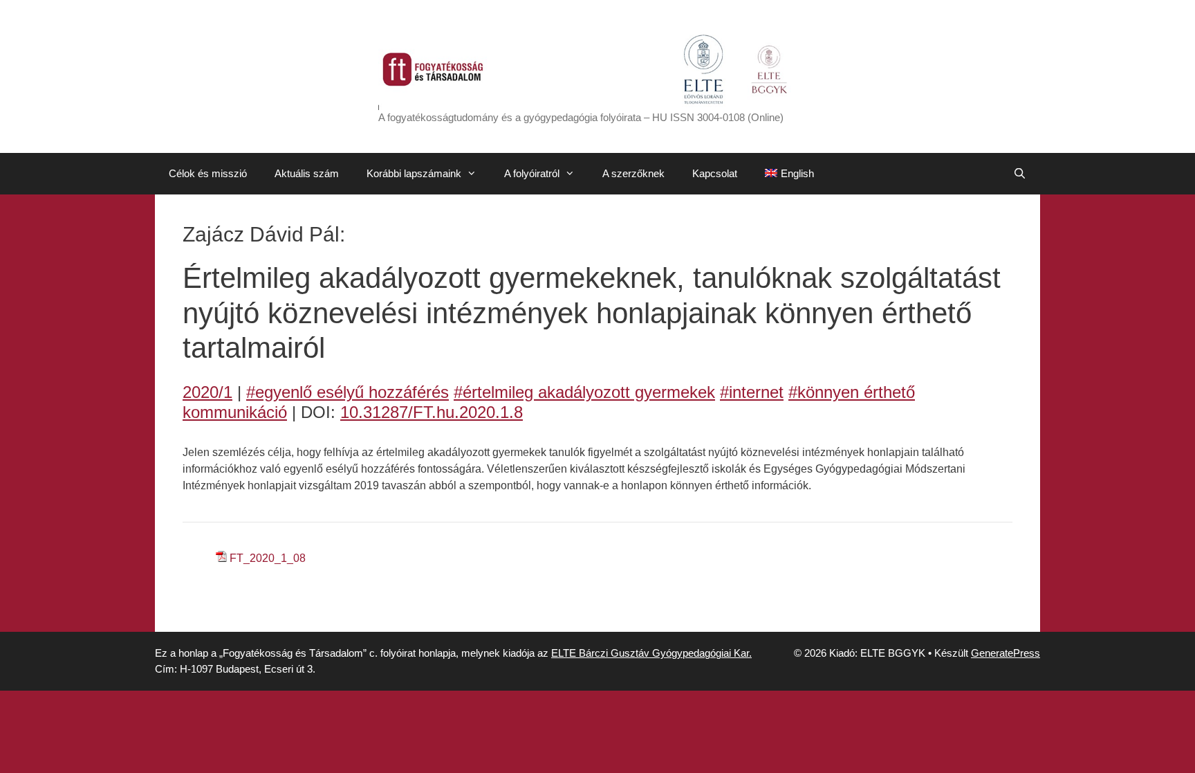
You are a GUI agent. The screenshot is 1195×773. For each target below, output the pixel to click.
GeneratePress (1005, 653)
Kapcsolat (714, 173)
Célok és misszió (208, 173)
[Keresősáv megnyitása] (1019, 173)
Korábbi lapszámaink (414, 173)
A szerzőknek (633, 173)
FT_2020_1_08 (268, 558)
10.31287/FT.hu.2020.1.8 (431, 412)
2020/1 (207, 392)
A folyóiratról (531, 173)
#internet (752, 392)
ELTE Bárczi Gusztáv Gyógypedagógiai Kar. (651, 653)
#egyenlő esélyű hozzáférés (347, 392)
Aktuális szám (307, 173)
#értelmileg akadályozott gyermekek (584, 392)
